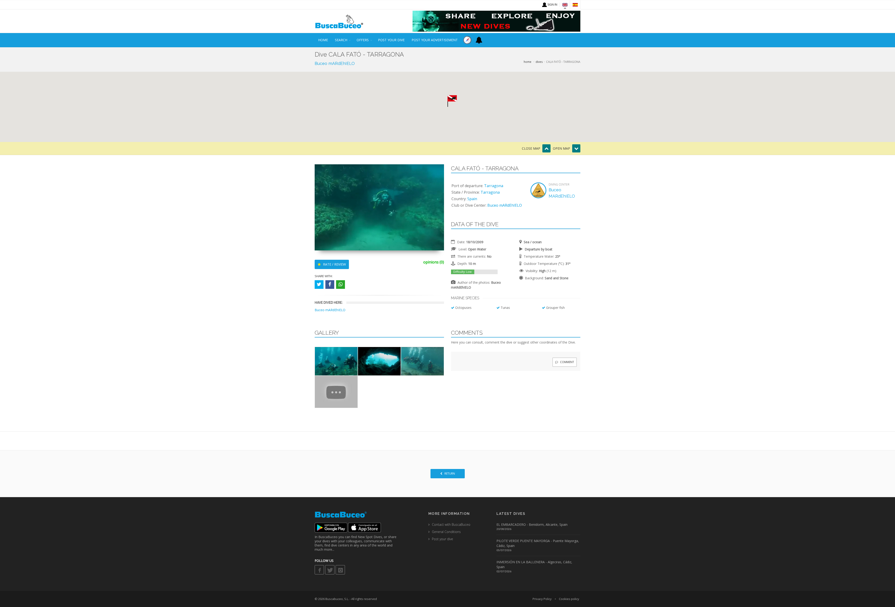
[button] (452, 101)
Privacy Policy (542, 599)
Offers (363, 40)
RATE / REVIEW (334, 264)
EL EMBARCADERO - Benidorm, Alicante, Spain (532, 524)
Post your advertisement (435, 40)
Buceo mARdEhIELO (335, 63)
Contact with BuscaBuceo (451, 524)
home (323, 40)
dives (539, 62)
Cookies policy (569, 599)
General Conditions (446, 531)
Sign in (552, 5)
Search (341, 40)
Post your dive (391, 40)
